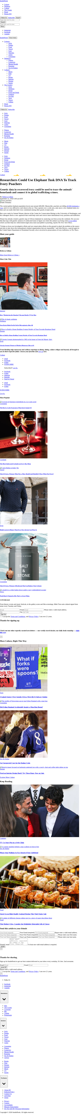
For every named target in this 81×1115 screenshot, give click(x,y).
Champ (6, 1013)
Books (10, 77)
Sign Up (3, 614)
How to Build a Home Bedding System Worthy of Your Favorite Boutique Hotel (23, 335)
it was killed (73, 221)
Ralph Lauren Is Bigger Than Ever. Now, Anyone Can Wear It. (18, 530)
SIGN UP (4, 967)
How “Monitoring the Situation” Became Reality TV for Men (18, 315)
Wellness (7, 6)
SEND (3, 946)
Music (10, 72)
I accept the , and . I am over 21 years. (27, 616)
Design (10, 81)
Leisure (6, 4)
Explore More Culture (7, 777)
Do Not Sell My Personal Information (16, 1109)
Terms (6, 1097)
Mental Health (13, 64)
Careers (6, 1103)
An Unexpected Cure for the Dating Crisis (15, 763)
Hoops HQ (8, 14)
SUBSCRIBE (9, 364)
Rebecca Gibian (7, 197)
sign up (40, 351)
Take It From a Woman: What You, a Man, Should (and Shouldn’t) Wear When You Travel (26, 474)
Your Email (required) (27, 932)
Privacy (6, 1101)
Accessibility (8, 1105)
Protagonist (8, 1015)
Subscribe (11, 17)
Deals (6, 12)
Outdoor (11, 94)
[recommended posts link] (23, 691)
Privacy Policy (33, 616)
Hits (5, 1006)
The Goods (8, 10)
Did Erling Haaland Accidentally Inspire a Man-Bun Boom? (21, 707)
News (2, 592)
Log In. (15, 368)
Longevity (11, 62)
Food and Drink (13, 92)
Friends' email (4, 944)
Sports (10, 83)
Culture (6, 8)
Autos (10, 55)
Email (22, 610)
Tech (10, 98)
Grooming (11, 56)
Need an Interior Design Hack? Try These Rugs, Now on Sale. (22, 773)
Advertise (7, 1096)
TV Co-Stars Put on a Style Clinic (12, 843)
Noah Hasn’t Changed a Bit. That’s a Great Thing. (15, 596)
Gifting (10, 102)
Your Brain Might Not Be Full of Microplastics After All (16, 325)
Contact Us (8, 1094)
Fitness (10, 60)
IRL (5, 1011)
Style (10, 43)
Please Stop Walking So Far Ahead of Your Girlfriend (19, 853)
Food (10, 47)
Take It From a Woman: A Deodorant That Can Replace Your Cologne (21, 586)
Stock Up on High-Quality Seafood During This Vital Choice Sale (23, 914)
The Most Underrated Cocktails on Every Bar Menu (15, 464)
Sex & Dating (13, 68)
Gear (10, 51)
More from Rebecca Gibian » (10, 255)
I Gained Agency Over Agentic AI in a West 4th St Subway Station (23, 697)
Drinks (10, 45)
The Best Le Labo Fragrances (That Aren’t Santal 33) (16, 408)
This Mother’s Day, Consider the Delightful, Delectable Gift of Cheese (24, 924)
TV (9, 75)
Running (11, 66)
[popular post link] (18, 402)
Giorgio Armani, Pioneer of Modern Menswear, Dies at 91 (17, 345)
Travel (10, 49)
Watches (11, 53)
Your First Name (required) (29, 935)
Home (10, 91)
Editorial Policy (9, 1092)
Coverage (7, 1009)
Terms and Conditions (18, 616)
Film (9, 74)
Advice (6, 1058)
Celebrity (3, 838)
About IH (7, 1090)
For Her (11, 96)
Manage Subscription (11, 1107)
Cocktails (3, 460)
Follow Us (4, 17)
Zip (21, 612)
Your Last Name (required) (29, 937)
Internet (11, 79)
